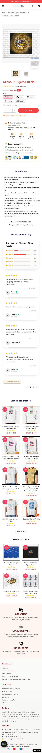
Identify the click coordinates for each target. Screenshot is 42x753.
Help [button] (38, 750)
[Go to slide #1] (16, 73)
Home (4, 12)
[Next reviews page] (37, 387)
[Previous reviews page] (27, 387)
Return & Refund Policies (10, 694)
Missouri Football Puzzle (11, 591)
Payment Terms (7, 691)
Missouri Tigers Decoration (17, 12)
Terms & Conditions (8, 671)
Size (4, 94)
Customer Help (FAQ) (9, 700)
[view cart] (39, 6)
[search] (33, 6)
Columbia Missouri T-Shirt (31, 519)
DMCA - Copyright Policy (10, 676)
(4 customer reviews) (19, 86)
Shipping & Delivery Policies (11, 688)
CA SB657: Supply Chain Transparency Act (16, 679)
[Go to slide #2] (26, 73)
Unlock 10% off (4, 744)
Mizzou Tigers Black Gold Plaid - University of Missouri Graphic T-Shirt (31, 489)
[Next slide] (37, 43)
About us (5, 668)
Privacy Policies (7, 673)
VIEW (11, 422)
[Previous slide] (5, 43)
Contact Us (5, 697)
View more (21, 531)
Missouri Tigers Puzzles (10, 16)
